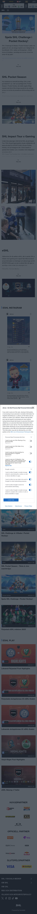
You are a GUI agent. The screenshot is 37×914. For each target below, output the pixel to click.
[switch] (30, 441)
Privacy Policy (28, 506)
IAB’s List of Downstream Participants (20, 432)
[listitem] (18, 437)
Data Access (18, 506)
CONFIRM (11, 500)
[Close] (33, 408)
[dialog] (18, 457)
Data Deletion (8, 506)
